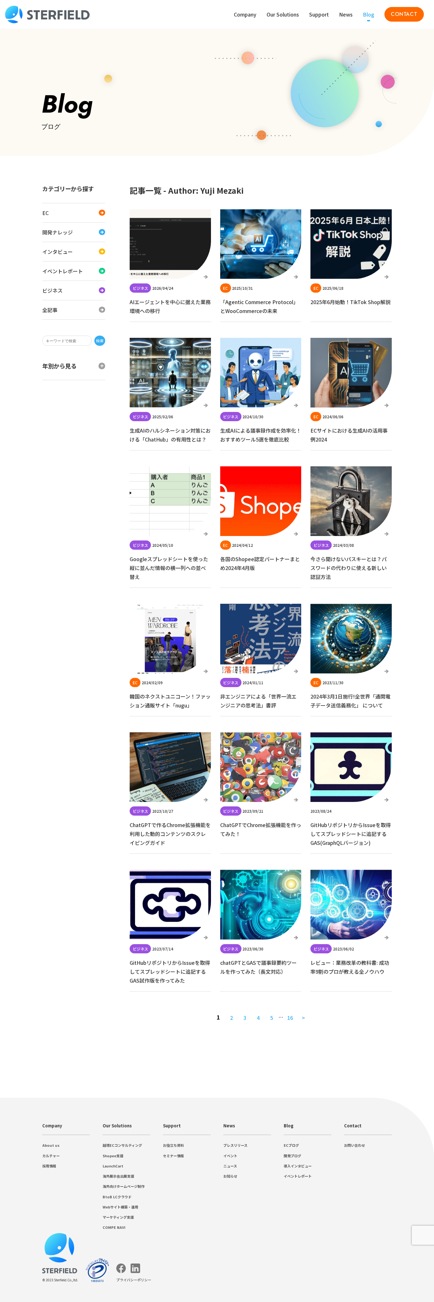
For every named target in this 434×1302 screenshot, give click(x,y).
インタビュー (57, 251)
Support (172, 1126)
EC (45, 213)
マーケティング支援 (118, 1217)
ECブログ (291, 1145)
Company (52, 1126)
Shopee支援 (113, 1155)
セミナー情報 (173, 1155)
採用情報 (49, 1165)
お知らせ (230, 1176)
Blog (368, 14)
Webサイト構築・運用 (120, 1206)
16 (290, 1017)
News (346, 14)
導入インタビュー (298, 1165)
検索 (100, 340)
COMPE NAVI (114, 1227)
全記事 (50, 310)
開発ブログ (292, 1155)
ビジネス (52, 290)
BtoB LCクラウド (117, 1196)
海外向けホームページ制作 (124, 1186)
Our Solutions (283, 14)
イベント (230, 1155)
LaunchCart (113, 1165)
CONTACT (404, 14)
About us (50, 1145)
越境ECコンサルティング (122, 1145)
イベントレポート (62, 271)
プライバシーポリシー (133, 1279)
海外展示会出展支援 (118, 1176)
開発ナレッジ (57, 232)
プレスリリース (235, 1145)
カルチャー (51, 1155)
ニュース (230, 1165)
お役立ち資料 (173, 1145)
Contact (353, 1126)
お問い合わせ (354, 1145)
